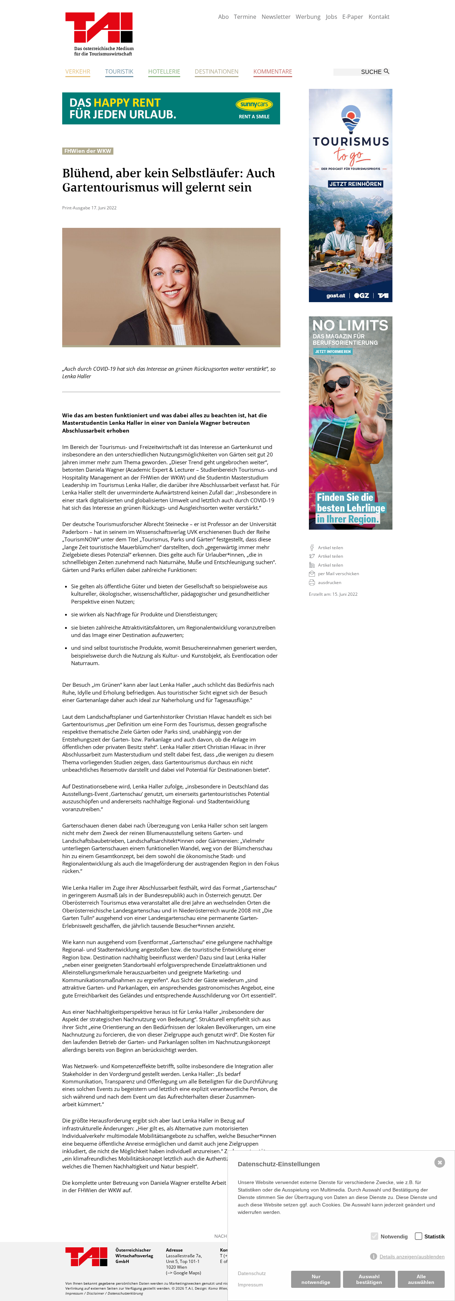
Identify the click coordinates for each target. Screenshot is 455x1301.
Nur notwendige (315, 1279)
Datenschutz (252, 1273)
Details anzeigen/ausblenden (412, 1256)
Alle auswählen (421, 1279)
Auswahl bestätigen (369, 1279)
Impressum (250, 1284)
